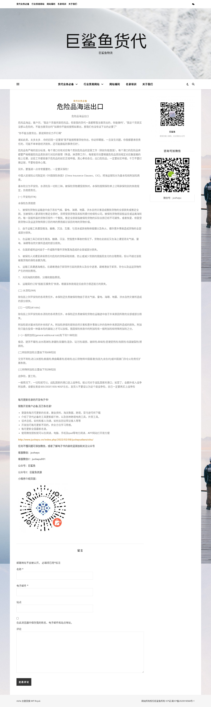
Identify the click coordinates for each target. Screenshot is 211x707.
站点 (18, 602)
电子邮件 (22, 585)
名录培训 (62, 4)
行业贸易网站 (38, 4)
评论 (18, 629)
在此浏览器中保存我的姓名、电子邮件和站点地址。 (44, 622)
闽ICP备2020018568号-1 (183, 700)
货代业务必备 (22, 4)
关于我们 (73, 4)
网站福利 (51, 4)
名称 (19, 569)
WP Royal (35, 700)
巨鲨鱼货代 (105, 40)
